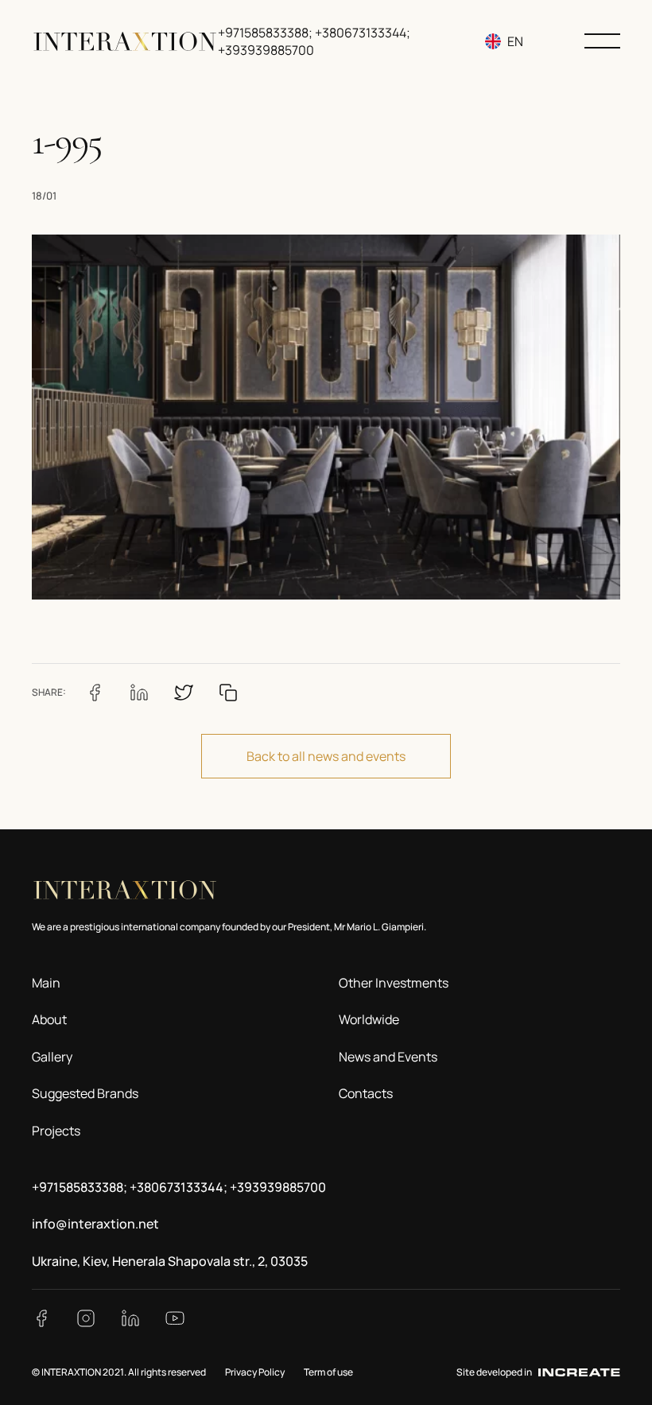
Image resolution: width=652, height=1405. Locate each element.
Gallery (52, 1056)
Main (46, 983)
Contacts (366, 1093)
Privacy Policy (255, 1372)
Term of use (328, 1372)
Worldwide (369, 1019)
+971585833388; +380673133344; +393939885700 (179, 1187)
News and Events (388, 1056)
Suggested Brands (85, 1093)
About (49, 1019)
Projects (56, 1130)
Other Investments (393, 983)
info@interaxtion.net (95, 1223)
